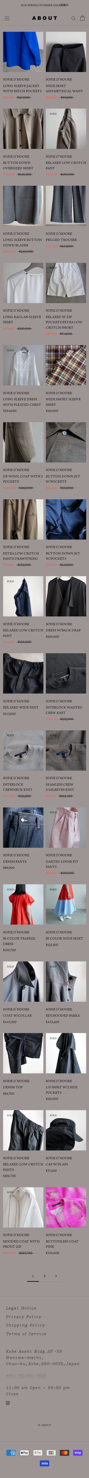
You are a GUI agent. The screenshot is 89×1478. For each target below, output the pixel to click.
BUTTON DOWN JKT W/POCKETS (63, 479)
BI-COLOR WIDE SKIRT (64, 938)
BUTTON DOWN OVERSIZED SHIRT (18, 165)
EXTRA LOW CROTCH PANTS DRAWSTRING (21, 556)
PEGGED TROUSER (61, 239)
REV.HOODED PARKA (63, 1015)
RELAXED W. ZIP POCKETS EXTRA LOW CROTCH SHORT (64, 322)
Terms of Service (26, 1334)
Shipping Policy (25, 1325)
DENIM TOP (13, 1087)
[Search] (73, 18)
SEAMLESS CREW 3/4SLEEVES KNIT (60, 787)
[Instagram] (8, 1403)
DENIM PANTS (14, 861)
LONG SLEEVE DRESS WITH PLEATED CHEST (22, 402)
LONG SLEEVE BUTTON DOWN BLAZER (22, 242)
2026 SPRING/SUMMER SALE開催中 (44, 5)
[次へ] (56, 1276)
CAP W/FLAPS (57, 1164)
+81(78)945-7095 (26, 1375)
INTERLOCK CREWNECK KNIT (17, 787)
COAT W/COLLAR (17, 1015)
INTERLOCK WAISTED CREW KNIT (64, 710)
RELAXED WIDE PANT (21, 707)
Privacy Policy (24, 1317)
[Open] (82, 18)
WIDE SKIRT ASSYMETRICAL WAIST (64, 88)
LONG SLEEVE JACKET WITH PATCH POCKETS (22, 88)
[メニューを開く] (6, 18)
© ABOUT (44, 1425)
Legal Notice (21, 1308)
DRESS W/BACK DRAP (63, 630)
